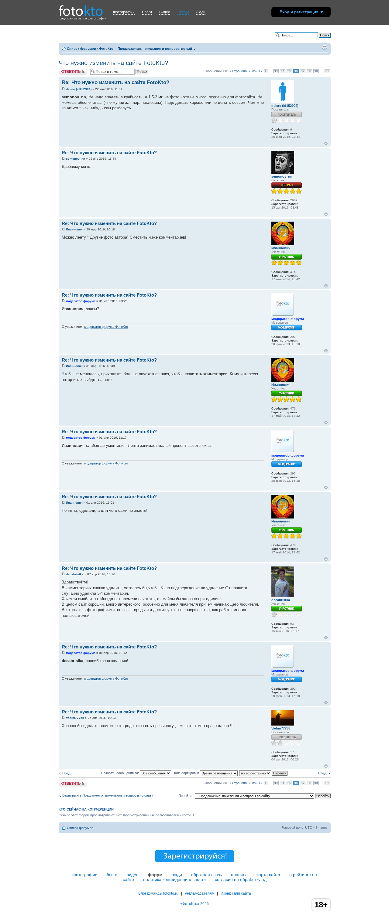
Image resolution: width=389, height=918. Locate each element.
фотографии (85, 874)
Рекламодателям (199, 893)
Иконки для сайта (236, 893)
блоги (112, 874)
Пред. (66, 773)
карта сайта (268, 874)
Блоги (147, 12)
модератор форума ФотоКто (106, 326)
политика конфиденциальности (174, 879)
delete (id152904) (78, 89)
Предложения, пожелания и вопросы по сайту (156, 48)
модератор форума (80, 301)
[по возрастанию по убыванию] (263, 773)
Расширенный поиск (315, 40)
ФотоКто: (107, 48)
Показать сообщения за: (120, 773)
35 (289, 71)
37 (303, 71)
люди (176, 874)
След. (322, 773)
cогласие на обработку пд (241, 879)
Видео (164, 12)
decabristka (75, 574)
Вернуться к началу (326, 143)
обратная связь (206, 874)
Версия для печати (324, 47)
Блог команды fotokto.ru (158, 893)
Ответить (66, 69)
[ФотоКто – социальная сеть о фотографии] (81, 8)
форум (155, 874)
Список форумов (81, 48)
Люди (200, 12)
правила (239, 874)
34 (282, 71)
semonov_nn (75, 158)
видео (133, 874)
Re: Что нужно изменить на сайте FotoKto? (115, 82)
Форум (183, 12)
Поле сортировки (186, 773)
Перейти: (185, 795)
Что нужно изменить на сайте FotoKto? (113, 62)
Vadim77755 (75, 717)
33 (276, 71)
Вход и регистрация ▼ (302, 12)
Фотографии (124, 12)
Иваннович (74, 229)
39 (316, 71)
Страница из (246, 71)
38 (309, 71)
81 (327, 71)
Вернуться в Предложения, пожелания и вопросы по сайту (107, 795)
